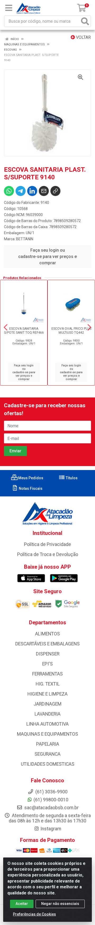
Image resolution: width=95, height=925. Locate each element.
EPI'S (47, 664)
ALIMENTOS (47, 633)
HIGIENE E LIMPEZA (47, 694)
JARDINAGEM (47, 704)
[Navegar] (5, 327)
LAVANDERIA (47, 714)
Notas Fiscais (30, 488)
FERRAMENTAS (47, 674)
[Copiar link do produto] (55, 191)
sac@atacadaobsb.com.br (51, 807)
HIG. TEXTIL (48, 684)
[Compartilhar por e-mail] (44, 191)
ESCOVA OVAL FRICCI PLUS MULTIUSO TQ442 (71, 330)
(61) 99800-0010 (51, 799)
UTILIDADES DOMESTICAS (47, 764)
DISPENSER (47, 653)
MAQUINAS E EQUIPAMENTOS (47, 734)
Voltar (83, 37)
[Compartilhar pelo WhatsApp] (9, 191)
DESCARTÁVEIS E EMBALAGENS (47, 643)
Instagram (50, 828)
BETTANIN (24, 239)
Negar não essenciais (60, 904)
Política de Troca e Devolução (47, 554)
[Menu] (8, 8)
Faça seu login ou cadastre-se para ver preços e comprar (47, 256)
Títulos (71, 478)
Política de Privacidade (47, 544)
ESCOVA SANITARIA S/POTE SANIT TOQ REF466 (24, 330)
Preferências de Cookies (34, 914)
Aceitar (22, 904)
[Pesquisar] (85, 21)
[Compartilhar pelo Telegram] (21, 191)
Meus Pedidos (30, 478)
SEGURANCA (47, 754)
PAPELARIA (47, 744)
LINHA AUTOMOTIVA (47, 724)
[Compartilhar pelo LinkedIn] (32, 191)
